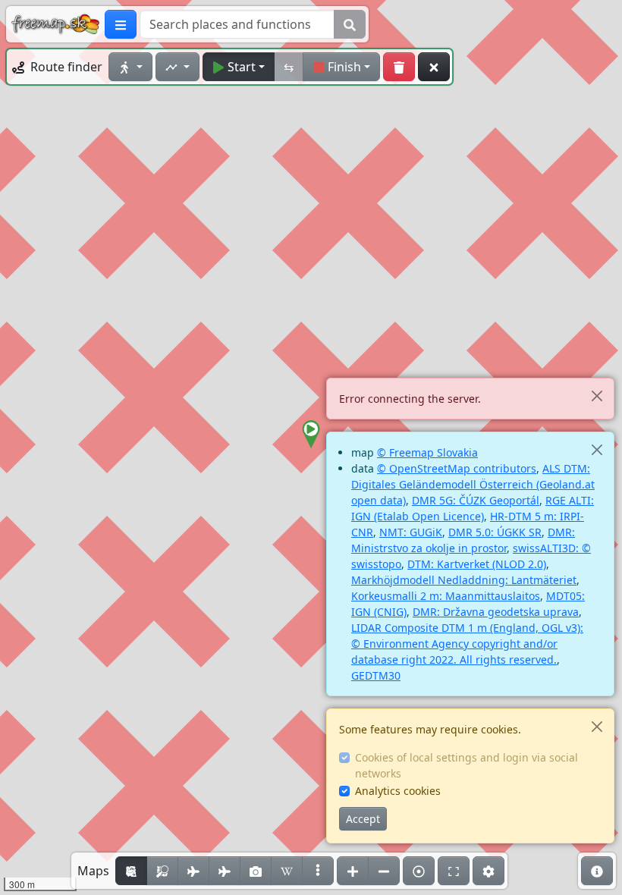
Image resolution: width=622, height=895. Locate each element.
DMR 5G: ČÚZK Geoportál (475, 500)
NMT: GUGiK (410, 532)
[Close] (597, 396)
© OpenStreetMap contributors (456, 468)
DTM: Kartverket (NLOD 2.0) (476, 564)
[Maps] (318, 870)
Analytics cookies (398, 791)
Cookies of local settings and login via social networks (466, 765)
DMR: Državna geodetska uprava (496, 612)
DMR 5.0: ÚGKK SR (495, 532)
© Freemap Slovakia (427, 452)
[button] (311, 434)
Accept (363, 819)
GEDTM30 (376, 675)
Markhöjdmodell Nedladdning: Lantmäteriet (463, 580)
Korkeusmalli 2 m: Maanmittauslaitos (445, 596)
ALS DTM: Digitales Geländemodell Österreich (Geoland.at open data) (473, 484)
